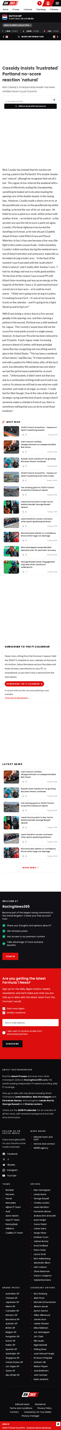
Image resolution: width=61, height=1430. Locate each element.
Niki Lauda (39, 1341)
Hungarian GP (13, 1336)
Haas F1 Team (13, 1220)
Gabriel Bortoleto (42, 1280)
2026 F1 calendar (27, 1110)
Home (5, 9)
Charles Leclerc (33, 1104)
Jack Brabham (41, 1370)
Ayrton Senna (41, 1311)
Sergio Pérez (40, 1233)
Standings (41, 9)
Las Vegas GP (12, 1366)
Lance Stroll (40, 1254)
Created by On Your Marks (37, 1412)
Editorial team (22, 1404)
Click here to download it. (16, 697)
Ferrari (9, 1198)
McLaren (10, 1194)
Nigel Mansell (40, 1345)
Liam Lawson (40, 1267)
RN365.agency (41, 1148)
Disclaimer (40, 1404)
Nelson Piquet (41, 1366)
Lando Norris (46, 1100)
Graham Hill (40, 1362)
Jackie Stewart (41, 1323)
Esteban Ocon (41, 1237)
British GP (10, 1328)
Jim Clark (38, 1336)
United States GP (14, 1362)
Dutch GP (10, 1341)
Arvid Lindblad (41, 1245)
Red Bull (9, 1190)
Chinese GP (11, 1298)
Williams (10, 1228)
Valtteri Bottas (41, 1241)
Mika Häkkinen (41, 1328)
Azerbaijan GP (13, 1353)
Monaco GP (11, 1315)
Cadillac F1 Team (14, 1233)
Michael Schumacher (45, 1302)
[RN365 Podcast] (39, 3)
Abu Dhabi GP (13, 1375)
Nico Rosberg (40, 1293)
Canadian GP (12, 1311)
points (51, 231)
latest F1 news (19, 1076)
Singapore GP (12, 1358)
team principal (44, 344)
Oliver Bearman (42, 1271)
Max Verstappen (42, 1096)
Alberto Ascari (41, 1306)
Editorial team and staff (43, 1138)
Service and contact (44, 1144)
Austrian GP (11, 1323)
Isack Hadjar (40, 1220)
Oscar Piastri (40, 1224)
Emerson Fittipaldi (43, 1358)
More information (32, 36)
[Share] (54, 99)
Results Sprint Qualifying (16, 25)
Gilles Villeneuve (42, 1315)
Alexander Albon (42, 1263)
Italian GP (10, 1345)
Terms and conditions (21, 1408)
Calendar (28, 9)
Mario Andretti (41, 1379)
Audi (8, 1211)
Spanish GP (11, 1349)
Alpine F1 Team (13, 1207)
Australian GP (12, 1293)
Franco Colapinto (43, 1275)
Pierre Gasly (40, 1250)
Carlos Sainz (40, 1228)
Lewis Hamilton (23, 1096)
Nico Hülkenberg (42, 1258)
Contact (14, 1412)
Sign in (10, 956)
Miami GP (10, 1306)
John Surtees (40, 1375)
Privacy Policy (45, 1408)
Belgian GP (11, 1332)
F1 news (16, 9)
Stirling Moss (40, 1349)
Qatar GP (10, 1370)
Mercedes (11, 1203)
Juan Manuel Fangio (44, 1353)
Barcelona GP (12, 1319)
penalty (6, 318)
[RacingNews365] (10, 3)
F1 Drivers (54, 9)
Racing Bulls (12, 1224)
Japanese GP (12, 1302)
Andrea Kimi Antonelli (45, 1216)
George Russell (10, 1104)
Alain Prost (39, 1298)
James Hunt (40, 1319)
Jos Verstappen (42, 1332)
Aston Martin (12, 1216)
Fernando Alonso (12, 1100)
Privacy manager (30, 1415)
